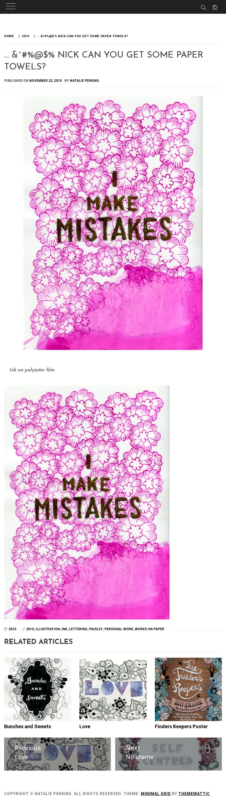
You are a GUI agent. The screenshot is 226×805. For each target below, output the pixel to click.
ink (64, 629)
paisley (96, 629)
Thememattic (194, 794)
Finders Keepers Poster (181, 726)
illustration (48, 629)
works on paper (149, 629)
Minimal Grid (156, 794)
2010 (30, 629)
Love (84, 726)
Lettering (78, 629)
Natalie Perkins (84, 81)
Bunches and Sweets (27, 726)
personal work (118, 629)
